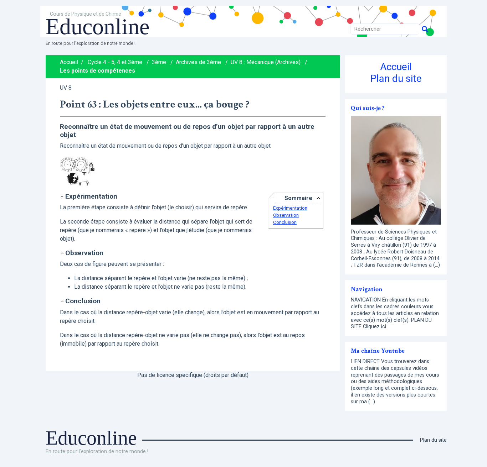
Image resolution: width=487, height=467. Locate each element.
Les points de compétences (97, 70)
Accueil (69, 62)
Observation (286, 215)
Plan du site (396, 78)
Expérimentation (290, 208)
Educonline (97, 26)
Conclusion (285, 222)
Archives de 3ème (198, 62)
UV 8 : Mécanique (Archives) (266, 62)
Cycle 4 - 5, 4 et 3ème (115, 62)
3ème (159, 62)
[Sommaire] (62, 196)
